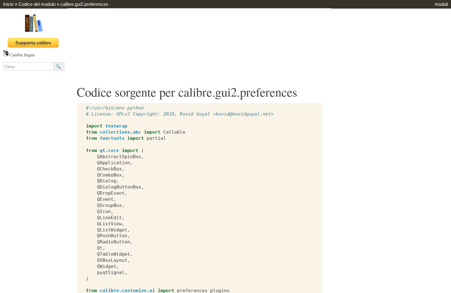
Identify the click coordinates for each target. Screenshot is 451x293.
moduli (441, 4)
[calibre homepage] (34, 32)
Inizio (8, 4)
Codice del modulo (37, 4)
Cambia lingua (21, 55)
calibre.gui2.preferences (84, 4)
